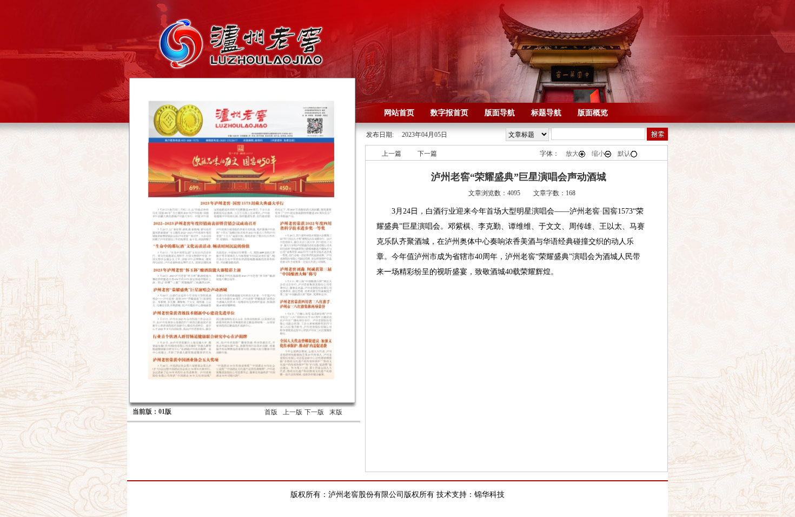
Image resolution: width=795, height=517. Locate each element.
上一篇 (391, 153)
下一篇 (427, 153)
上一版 (292, 412)
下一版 (314, 412)
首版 (270, 412)
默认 (624, 153)
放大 (572, 153)
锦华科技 (489, 495)
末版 (335, 412)
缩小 (598, 153)
